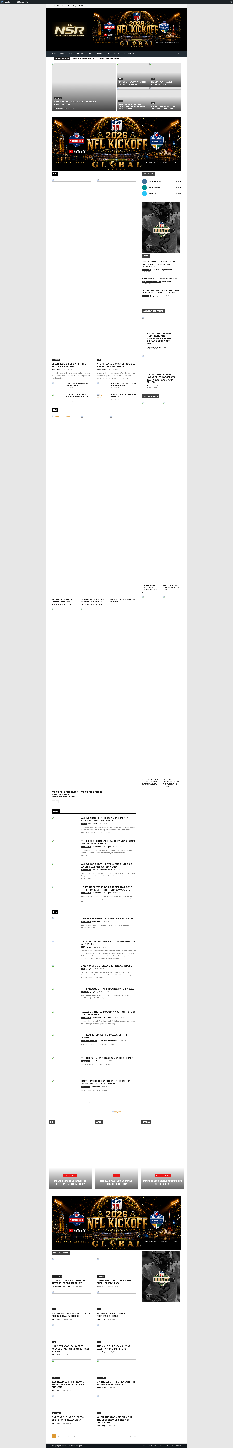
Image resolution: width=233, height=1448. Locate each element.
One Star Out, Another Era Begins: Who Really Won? (68, 1418)
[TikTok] (174, 5)
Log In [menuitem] (7, 2)
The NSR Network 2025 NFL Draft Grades (77, 384)
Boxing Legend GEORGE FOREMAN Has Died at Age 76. (162, 1182)
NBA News (85, 992)
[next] (177, 58)
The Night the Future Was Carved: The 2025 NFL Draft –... (77, 397)
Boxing (146, 1122)
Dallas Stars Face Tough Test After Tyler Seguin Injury (96, 58)
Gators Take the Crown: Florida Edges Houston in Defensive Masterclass (160, 291)
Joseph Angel (58, 108)
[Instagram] (171, 5)
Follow (178, 182)
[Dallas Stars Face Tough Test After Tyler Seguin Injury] (70, 1158)
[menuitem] (2, 2)
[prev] (173, 58)
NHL (52, 1122)
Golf (98, 1122)
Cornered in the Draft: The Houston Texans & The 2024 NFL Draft (150, 588)
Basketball (86, 847)
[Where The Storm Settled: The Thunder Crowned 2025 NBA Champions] (116, 1404)
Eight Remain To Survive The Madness (159, 278)
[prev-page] (53, 801)
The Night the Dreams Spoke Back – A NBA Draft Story (113, 1347)
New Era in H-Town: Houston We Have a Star (107, 918)
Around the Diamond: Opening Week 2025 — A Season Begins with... (63, 601)
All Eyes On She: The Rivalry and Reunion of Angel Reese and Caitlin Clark (107, 865)
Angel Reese (86, 870)
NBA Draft (85, 1061)
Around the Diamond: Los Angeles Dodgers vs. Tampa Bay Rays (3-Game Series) (161, 378)
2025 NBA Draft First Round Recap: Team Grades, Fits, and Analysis (69, 1384)
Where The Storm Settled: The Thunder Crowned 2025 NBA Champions (114, 1420)
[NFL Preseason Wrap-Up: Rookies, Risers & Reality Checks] (133, 75)
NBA (153, 79)
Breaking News (162, 1175)
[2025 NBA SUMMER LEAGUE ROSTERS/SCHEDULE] (165, 75)
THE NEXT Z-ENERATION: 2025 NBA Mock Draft (107, 1058)
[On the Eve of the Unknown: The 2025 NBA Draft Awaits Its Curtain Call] (116, 1369)
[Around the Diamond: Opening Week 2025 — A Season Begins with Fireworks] (65, 506)
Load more (93, 1103)
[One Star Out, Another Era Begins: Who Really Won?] (71, 1404)
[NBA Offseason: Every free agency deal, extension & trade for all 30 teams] (133, 99)
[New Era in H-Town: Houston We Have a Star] (172, 493)
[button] (178, 54)
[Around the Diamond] (94, 699)
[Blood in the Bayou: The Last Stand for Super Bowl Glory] (151, 687)
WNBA (55, 811)
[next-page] (147, 301)
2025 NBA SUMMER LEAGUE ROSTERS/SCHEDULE (106, 965)
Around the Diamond (91, 792)
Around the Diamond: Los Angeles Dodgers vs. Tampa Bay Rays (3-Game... (65, 794)
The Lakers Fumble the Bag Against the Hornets (104, 1036)
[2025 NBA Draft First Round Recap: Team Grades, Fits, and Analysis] (71, 1369)
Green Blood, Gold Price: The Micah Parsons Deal (69, 365)
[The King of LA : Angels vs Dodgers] (123, 506)
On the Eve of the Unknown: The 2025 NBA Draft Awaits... (116, 1383)
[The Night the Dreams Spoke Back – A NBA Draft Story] (165, 99)
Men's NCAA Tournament (151, 282)
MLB (55, 410)
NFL (120, 79)
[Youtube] (179, 5)
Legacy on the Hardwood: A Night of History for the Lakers (108, 1013)
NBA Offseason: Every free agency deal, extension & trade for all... (70, 1349)
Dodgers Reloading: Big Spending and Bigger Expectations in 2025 (92, 601)
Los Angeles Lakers (89, 1041)
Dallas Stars (70, 1175)
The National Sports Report (101, 847)
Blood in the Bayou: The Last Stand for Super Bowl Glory (150, 782)
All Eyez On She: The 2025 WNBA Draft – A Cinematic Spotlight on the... (104, 819)
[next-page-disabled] (57, 801)
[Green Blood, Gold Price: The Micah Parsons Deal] (84, 91)
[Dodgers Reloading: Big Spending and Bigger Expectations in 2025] (94, 506)
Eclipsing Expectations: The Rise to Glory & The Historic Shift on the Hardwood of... (107, 888)
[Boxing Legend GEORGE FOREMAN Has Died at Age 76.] (162, 1158)
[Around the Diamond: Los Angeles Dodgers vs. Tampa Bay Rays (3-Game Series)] (65, 699)
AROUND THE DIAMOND (153, 311)
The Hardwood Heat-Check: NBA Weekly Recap (108, 988)
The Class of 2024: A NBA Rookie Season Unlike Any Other (108, 943)
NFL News (58, 98)
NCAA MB (146, 296)
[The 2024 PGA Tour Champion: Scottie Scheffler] (116, 1158)
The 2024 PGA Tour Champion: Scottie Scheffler (116, 1182)
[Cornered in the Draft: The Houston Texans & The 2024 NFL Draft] (151, 493)
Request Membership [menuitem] (20, 2)
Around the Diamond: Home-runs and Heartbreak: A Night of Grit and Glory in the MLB (161, 338)
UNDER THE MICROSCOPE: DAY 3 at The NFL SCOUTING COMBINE (171, 783)
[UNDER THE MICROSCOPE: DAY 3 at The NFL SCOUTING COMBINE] (172, 687)
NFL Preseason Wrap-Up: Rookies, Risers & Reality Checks (116, 365)
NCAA (145, 256)
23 (74, 1436)
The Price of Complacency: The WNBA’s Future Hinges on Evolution (108, 842)
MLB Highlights (150, 396)
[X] (176, 5)
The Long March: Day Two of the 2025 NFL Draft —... (123, 384)
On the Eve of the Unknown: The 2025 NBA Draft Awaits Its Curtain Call (105, 1082)
